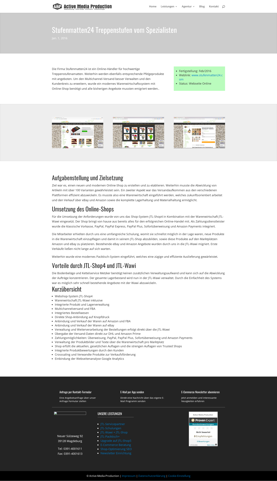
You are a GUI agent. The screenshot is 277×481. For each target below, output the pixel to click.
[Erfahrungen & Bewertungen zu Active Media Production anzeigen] (203, 445)
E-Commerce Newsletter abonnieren (200, 392)
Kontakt (214, 6)
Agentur (187, 6)
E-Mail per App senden (132, 392)
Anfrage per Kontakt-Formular (75, 392)
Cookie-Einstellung (179, 476)
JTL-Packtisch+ (110, 436)
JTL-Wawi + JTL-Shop (114, 432)
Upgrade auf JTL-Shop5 (116, 441)
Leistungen (167, 6)
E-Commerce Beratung (116, 445)
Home (152, 6)
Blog (202, 6)
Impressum (129, 476)
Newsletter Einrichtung (116, 453)
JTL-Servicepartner (113, 424)
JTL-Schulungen (111, 428)
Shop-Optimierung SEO (116, 449)
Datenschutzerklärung (151, 476)
